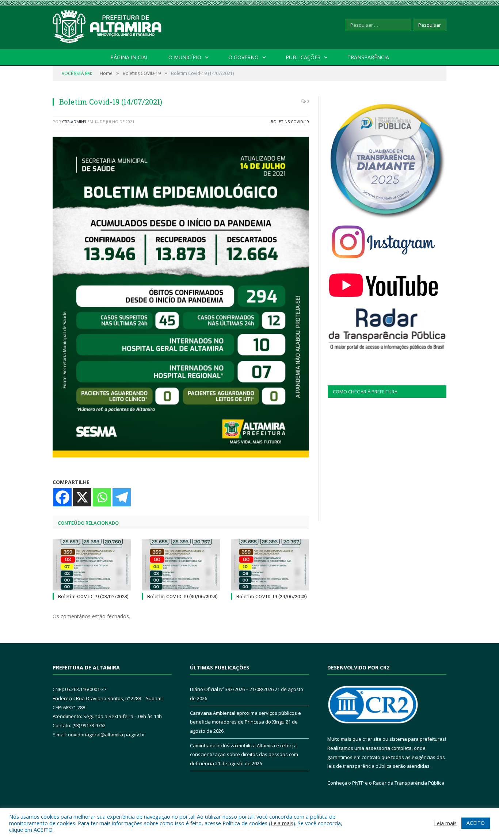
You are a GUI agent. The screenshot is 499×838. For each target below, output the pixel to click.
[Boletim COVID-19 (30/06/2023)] (181, 564)
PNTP (358, 783)
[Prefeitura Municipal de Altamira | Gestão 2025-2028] (107, 24)
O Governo (243, 57)
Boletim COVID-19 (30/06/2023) (182, 596)
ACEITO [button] (475, 822)
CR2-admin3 (74, 121)
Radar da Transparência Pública (408, 783)
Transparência (368, 57)
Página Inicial (129, 57)
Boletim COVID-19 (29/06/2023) (271, 596)
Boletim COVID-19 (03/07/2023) (93, 596)
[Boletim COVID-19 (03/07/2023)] (92, 564)
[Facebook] (62, 497)
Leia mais (282, 823)
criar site (371, 739)
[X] (82, 497)
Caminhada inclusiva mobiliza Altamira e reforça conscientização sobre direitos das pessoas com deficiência (244, 754)
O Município (184, 57)
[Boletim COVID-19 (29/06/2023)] (270, 564)
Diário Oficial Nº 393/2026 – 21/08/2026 (232, 689)
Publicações (303, 57)
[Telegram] (122, 497)
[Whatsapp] (102, 497)
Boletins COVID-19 (290, 121)
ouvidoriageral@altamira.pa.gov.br (106, 734)
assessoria (377, 748)
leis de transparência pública (359, 766)
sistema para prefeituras (417, 739)
